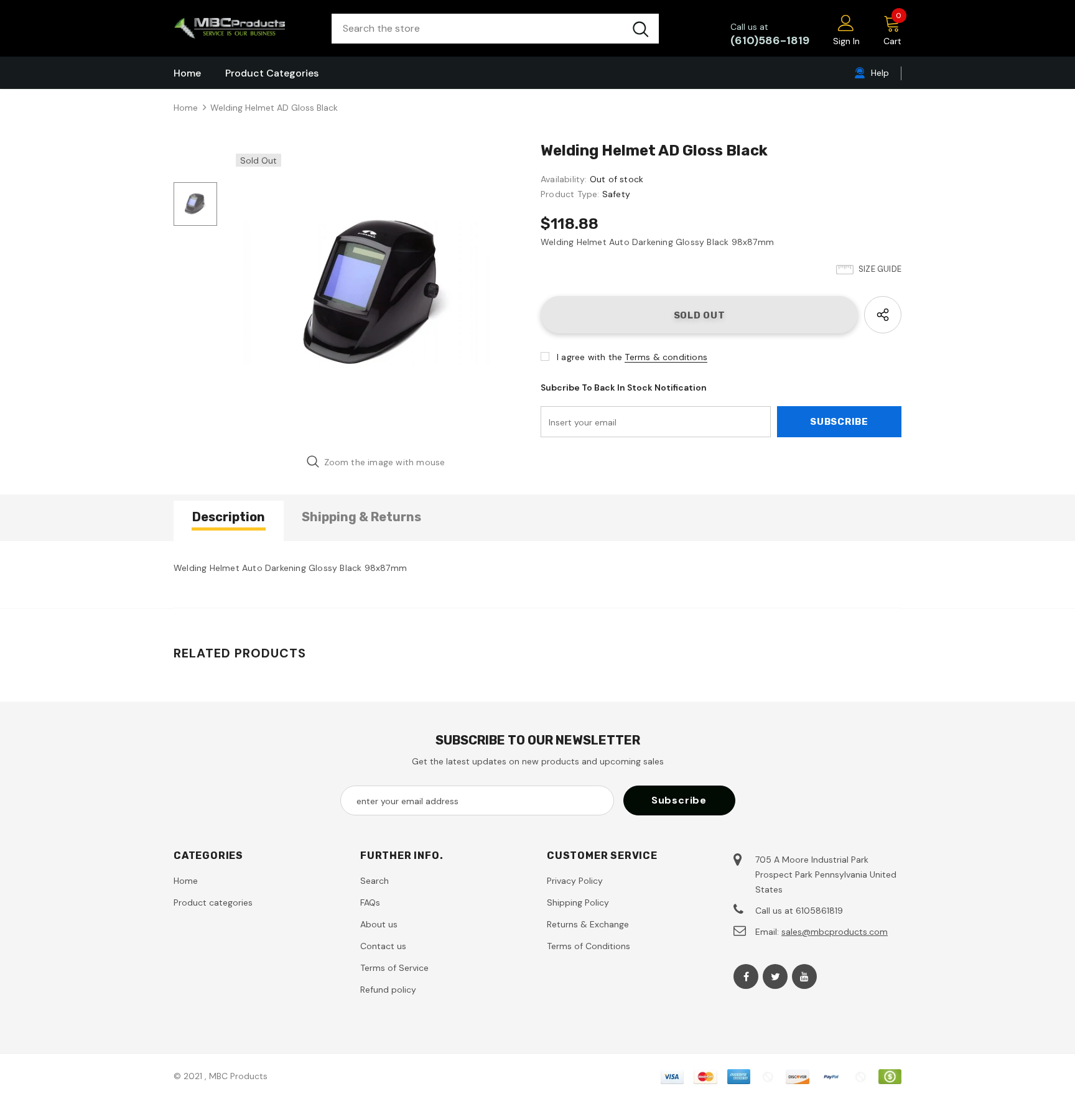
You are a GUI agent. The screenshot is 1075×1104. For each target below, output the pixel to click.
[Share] (882, 314)
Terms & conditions (666, 357)
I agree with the (589, 357)
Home (186, 107)
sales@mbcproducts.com (834, 931)
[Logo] (243, 28)
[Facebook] (745, 976)
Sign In (846, 41)
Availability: (564, 179)
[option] (376, 293)
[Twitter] (775, 976)
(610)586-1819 (769, 40)
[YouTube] (804, 976)
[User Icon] (846, 22)
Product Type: (570, 194)
